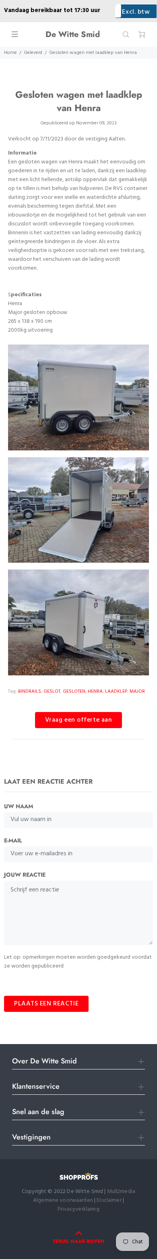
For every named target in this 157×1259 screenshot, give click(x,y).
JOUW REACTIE (24, 875)
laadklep (116, 691)
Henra (95, 691)
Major (137, 691)
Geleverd (33, 53)
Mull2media (121, 1191)
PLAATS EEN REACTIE (46, 1004)
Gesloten (74, 691)
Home (10, 53)
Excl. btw (136, 12)
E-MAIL (13, 840)
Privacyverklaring (78, 1209)
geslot (51, 691)
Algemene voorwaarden (63, 1200)
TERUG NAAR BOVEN (78, 1241)
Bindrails (29, 691)
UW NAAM (18, 806)
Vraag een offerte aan (78, 720)
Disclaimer (110, 1200)
